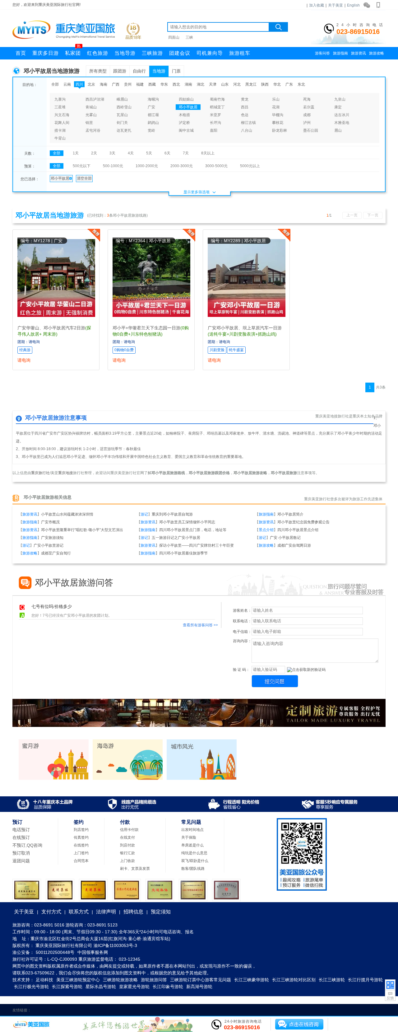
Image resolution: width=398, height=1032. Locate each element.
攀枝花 (277, 122)
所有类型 (98, 70)
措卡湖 (60, 130)
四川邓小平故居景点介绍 (297, 530)
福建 (140, 84)
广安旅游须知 (52, 537)
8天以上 (208, 153)
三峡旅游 (152, 53)
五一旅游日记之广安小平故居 (176, 537)
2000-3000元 (181, 166)
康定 (338, 107)
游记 (144, 514)
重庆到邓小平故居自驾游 (172, 514)
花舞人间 (61, 122)
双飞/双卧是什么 (194, 861)
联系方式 (79, 911)
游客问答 (322, 53)
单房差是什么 (192, 845)
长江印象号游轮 (168, 986)
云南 (67, 84)
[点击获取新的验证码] (306, 669)
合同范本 (81, 861)
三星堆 (60, 107)
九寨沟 (60, 99)
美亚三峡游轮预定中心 (78, 979)
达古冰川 (341, 115)
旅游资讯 (358, 53)
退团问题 (21, 860)
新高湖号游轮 (199, 986)
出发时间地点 (192, 829)
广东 (289, 84)
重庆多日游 (45, 53)
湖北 (200, 84)
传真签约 (81, 837)
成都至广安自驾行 (56, 553)
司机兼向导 (210, 53)
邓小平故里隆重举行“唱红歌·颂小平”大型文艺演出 (82, 530)
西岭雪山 (124, 107)
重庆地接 (65, 473)
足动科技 (44, 979)
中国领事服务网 (92, 952)
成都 (307, 115)
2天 (94, 153)
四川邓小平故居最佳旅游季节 (183, 553)
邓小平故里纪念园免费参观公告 (303, 522)
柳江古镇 (248, 122)
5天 (149, 153)
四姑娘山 (186, 99)
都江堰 (153, 115)
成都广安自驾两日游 (294, 545)
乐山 (276, 99)
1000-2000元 (147, 166)
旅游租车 (239, 53)
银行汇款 (127, 853)
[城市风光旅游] (202, 778)
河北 (237, 84)
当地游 (158, 70)
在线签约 (81, 845)
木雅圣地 (341, 122)
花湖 (276, 107)
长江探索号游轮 (67, 986)
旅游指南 (340, 53)
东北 (301, 84)
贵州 (128, 84)
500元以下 (81, 166)
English (353, 5)
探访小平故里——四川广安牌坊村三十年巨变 (196, 545)
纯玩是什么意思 (194, 853)
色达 (244, 115)
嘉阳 (213, 130)
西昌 (244, 107)
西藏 (152, 84)
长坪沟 (215, 122)
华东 (164, 84)
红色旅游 (97, 53)
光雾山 (91, 115)
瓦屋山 (122, 115)
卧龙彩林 (279, 130)
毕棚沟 (277, 115)
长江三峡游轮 (332, 979)
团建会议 (179, 53)
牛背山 (60, 138)
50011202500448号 (55, 952)
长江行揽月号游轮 (365, 979)
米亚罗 (215, 115)
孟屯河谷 (93, 130)
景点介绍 (266, 530)
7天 (186, 153)
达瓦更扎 (124, 130)
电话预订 (21, 829)
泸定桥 (184, 122)
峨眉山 (122, 99)
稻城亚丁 (217, 107)
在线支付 (127, 837)
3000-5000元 (216, 166)
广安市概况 (50, 522)
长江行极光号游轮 (31, 986)
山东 (225, 84)
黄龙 (244, 99)
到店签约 (81, 829)
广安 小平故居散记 (285, 537)
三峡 (189, 37)
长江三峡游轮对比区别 (294, 979)
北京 (91, 84)
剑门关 (122, 122)
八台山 (246, 130)
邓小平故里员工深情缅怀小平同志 (187, 522)
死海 (307, 99)
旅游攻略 (376, 53)
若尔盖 (308, 107)
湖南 (188, 84)
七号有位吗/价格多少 (51, 606)
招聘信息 (133, 911)
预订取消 (21, 853)
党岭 (151, 130)
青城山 (91, 107)
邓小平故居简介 (290, 514)
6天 (167, 153)
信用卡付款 (129, 829)
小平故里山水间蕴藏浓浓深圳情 (67, 514)
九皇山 (339, 99)
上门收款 (127, 861)
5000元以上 (250, 166)
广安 (151, 107)
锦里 (89, 122)
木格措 (184, 115)
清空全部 (84, 178)
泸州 (307, 122)
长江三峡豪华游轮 (251, 979)
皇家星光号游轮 (134, 986)
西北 (176, 84)
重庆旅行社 (40, 473)
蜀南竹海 (217, 99)
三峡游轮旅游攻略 (120, 979)
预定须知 (161, 911)
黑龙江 (251, 84)
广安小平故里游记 (48, 545)
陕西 (265, 84)
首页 (21, 53)
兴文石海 (61, 115)
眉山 (338, 130)
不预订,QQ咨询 (27, 845)
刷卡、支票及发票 (135, 868)
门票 (176, 70)
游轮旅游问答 (154, 979)
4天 (131, 153)
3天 (112, 153)
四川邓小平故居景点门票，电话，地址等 (192, 530)
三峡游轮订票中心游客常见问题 (200, 979)
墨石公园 (310, 130)
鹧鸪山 (153, 122)
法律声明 (106, 911)
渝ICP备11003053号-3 (115, 945)
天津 (212, 84)
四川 (79, 84)
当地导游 (125, 53)
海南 (103, 84)
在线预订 (21, 837)
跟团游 (119, 70)
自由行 (139, 70)
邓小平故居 (188, 107)
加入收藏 (316, 5)
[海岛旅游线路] (128, 778)
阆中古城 (186, 130)
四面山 (173, 37)
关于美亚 (335, 5)
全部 (55, 84)
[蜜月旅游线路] (54, 778)
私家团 (73, 51)
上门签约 (81, 853)
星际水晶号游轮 (101, 986)
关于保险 (188, 837)
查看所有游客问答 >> (200, 625)
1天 (76, 153)
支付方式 (51, 911)
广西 (115, 84)
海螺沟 (153, 99)
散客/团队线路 (193, 868)
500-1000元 (113, 166)
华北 (277, 84)
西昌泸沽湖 (95, 99)
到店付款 (127, 845)
